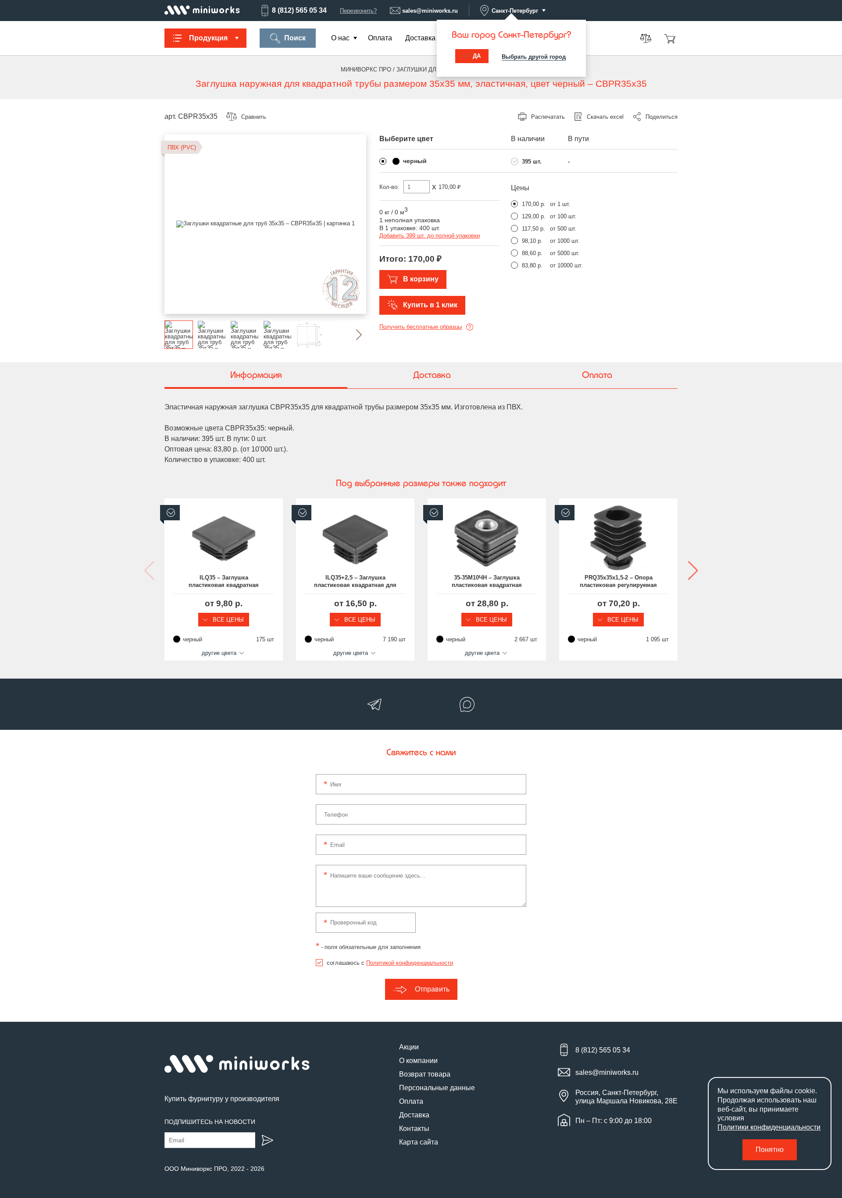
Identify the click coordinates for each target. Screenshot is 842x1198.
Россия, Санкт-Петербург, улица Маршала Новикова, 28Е (626, 1097)
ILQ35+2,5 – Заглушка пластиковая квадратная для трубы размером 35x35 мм (355, 581)
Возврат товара (424, 1074)
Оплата (380, 38)
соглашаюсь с (390, 963)
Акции (409, 1047)
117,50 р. (533, 228)
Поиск (295, 38)
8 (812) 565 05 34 (299, 10)
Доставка (420, 38)
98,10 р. (532, 241)
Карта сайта (418, 1142)
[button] (352, 334)
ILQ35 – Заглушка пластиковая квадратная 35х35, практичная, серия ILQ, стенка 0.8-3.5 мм (224, 581)
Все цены (227, 619)
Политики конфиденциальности (769, 1127)
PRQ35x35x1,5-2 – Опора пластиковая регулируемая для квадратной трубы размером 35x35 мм (618, 581)
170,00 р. (534, 204)
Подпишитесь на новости (209, 1122)
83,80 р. (532, 265)
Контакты (414, 1128)
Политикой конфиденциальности (409, 963)
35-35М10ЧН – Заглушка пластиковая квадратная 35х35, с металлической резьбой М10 (487, 581)
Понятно (770, 1149)
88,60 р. (532, 253)
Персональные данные (437, 1087)
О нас (340, 38)
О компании (418, 1060)
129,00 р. (534, 216)
